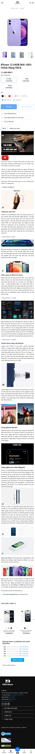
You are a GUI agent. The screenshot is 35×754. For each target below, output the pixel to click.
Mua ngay (8, 106)
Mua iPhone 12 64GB (9, 237)
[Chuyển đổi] (2, 113)
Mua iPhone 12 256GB (9, 339)
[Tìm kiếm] (30, 2)
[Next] (31, 30)
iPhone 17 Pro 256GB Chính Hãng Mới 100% (8, 631)
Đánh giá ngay (17, 660)
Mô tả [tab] (4, 128)
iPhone (22, 8)
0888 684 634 (12, 699)
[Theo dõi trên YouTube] (8, 704)
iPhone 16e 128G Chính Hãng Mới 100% (26, 631)
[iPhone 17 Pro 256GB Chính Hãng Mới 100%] (9, 616)
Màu (2, 92)
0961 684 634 (12, 697)
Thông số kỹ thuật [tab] (14, 128)
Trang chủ (14, 8)
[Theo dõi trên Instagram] (5, 704)
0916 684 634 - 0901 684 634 (16, 695)
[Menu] (2, 3)
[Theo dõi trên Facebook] (2, 704)
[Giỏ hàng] (33, 2)
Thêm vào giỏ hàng (26, 106)
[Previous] (3, 30)
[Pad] (17, 3)
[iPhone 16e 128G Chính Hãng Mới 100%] (26, 616)
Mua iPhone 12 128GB (9, 298)
